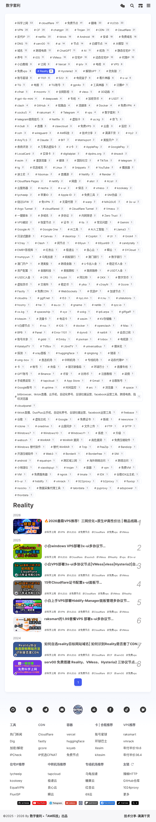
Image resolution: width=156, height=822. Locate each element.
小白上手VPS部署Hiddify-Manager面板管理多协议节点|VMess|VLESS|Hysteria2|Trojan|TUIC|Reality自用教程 (91, 601)
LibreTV (69, 346)
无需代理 (68, 201)
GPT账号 (23, 373)
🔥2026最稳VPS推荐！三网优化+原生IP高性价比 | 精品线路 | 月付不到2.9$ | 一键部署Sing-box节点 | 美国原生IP (91, 521)
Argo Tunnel (25, 208)
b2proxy (109, 481)
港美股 (45, 263)
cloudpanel (25, 405)
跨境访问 (123, 460)
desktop (71, 236)
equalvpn (46, 460)
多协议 (65, 215)
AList (110, 181)
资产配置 (23, 270)
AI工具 (75, 229)
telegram (127, 160)
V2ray (21, 243)
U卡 (71, 146)
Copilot (93, 236)
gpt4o (77, 85)
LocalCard (24, 153)
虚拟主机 (41, 419)
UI (111, 236)
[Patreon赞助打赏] (94, 710)
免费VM (126, 467)
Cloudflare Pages (29, 181)
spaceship (44, 311)
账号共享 (23, 339)
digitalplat (70, 153)
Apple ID (66, 194)
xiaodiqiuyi (47, 467)
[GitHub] (13, 710)
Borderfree (95, 453)
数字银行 (117, 257)
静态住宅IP (125, 50)
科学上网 (24, 23)
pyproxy (102, 488)
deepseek (52, 98)
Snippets (81, 167)
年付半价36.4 (132, 755)
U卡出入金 (91, 263)
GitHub (41, 105)
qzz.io (118, 305)
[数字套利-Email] (71, 804)
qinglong (92, 353)
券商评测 (23, 146)
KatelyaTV (24, 346)
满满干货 (111, 133)
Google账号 (25, 387)
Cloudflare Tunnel (83, 208)
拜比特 (84, 277)
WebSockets (70, 291)
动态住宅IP (103, 57)
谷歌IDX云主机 (126, 474)
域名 (21, 50)
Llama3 (121, 229)
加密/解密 (16, 748)
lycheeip (23, 194)
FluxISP (15, 794)
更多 (126, 794)
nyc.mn (84, 298)
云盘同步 (67, 426)
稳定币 (65, 284)
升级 (118, 433)
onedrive (43, 426)
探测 (20, 353)
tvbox (104, 339)
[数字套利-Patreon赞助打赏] (91, 804)
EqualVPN (17, 787)
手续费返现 (24, 380)
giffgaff (126, 311)
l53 (65, 298)
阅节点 (61, 243)
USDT (115, 98)
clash (21, 105)
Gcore (125, 284)
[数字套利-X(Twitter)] (134, 804)
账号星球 (23, 78)
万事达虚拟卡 (49, 146)
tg (19, 167)
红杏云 (50, 249)
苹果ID (45, 194)
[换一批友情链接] (132, 764)
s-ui (125, 78)
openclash (104, 325)
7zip (85, 446)
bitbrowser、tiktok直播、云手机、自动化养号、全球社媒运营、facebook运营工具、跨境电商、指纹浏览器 (77, 396)
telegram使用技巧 (29, 119)
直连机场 (47, 360)
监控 (124, 126)
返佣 (127, 373)
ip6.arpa (104, 311)
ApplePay (93, 146)
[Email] (62, 710)
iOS (38, 57)
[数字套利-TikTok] (123, 804)
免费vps (23, 71)
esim (21, 160)
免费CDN (43, 291)
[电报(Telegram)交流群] (46, 710)
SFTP (128, 426)
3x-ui (132, 201)
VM (20, 474)
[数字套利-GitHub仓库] (23, 804)
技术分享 (88, 133)
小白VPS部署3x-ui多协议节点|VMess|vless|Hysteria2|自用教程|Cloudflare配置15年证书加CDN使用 (91, 564)
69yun (82, 243)
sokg (83, 311)
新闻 (106, 419)
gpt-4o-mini (26, 98)
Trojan (82, 30)
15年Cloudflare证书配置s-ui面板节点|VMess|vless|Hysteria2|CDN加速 (73, 582)
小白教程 (23, 64)
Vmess (111, 208)
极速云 (70, 249)
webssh (23, 440)
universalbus (94, 346)
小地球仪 (23, 467)
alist (92, 181)
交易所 (45, 284)
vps (90, 112)
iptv (81, 64)
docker (80, 325)
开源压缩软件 (26, 453)
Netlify (86, 174)
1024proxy (131, 787)
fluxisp (131, 481)
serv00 (41, 43)
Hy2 (131, 133)
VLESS (115, 23)
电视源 (125, 339)
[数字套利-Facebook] (107, 804)
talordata (79, 488)
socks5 (22, 112)
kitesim (22, 318)
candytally (128, 243)
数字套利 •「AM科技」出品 (49, 816)
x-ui (63, 188)
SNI (117, 453)
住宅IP (79, 57)
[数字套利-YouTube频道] (39, 804)
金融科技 (46, 270)
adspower (126, 488)
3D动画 (105, 91)
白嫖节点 (98, 43)
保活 (81, 188)
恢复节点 (46, 222)
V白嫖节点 (24, 325)
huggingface (67, 353)
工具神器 (99, 85)
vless (85, 91)
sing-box (23, 360)
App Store (73, 380)
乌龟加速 (48, 257)
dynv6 (84, 332)
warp (89, 201)
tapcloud (49, 380)
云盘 (106, 126)
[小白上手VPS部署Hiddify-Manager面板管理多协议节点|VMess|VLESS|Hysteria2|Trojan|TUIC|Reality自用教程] (27, 606)
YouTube (104, 167)
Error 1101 (61, 332)
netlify (56, 181)
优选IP (94, 291)
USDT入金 (116, 270)
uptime (49, 387)
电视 (99, 64)
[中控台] (140, 6)
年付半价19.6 (132, 748)
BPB (20, 332)
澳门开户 (23, 263)
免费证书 (86, 419)
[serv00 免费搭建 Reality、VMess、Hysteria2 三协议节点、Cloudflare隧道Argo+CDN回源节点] (27, 667)
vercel (71, 734)
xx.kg (21, 311)
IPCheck (16, 755)
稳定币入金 (116, 263)
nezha (45, 188)
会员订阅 (125, 332)
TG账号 (56, 85)
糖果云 (90, 781)
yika (84, 284)
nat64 (104, 332)
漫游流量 (41, 160)
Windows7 (24, 433)
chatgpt (59, 30)
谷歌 (20, 419)
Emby (62, 339)
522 (61, 78)
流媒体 (83, 105)
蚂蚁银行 (71, 257)
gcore (42, 748)
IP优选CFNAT (47, 755)
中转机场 (70, 360)
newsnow (128, 419)
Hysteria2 (67, 71)
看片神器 (105, 78)
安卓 (106, 36)
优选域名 (38, 167)
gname (78, 305)
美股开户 (109, 140)
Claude (44, 140)
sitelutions (125, 298)
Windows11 (78, 433)
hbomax (43, 174)
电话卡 (64, 318)
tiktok (64, 36)
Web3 (50, 453)
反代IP (22, 36)
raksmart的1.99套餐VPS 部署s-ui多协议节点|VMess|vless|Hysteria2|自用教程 (77, 619)
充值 (53, 366)
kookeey (123, 188)
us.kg (96, 119)
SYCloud (130, 249)
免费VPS (86, 126)
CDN (102, 30)
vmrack (61, 481)
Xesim (99, 748)
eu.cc (57, 305)
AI (86, 50)
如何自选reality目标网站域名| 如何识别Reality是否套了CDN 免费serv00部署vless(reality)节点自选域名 (90, 644)
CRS (46, 277)
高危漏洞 (97, 440)
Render (107, 174)
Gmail (96, 380)
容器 (89, 467)
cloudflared (53, 208)
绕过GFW (24, 201)
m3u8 (21, 126)
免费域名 (127, 36)
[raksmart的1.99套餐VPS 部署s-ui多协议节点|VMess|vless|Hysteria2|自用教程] (27, 624)
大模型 (120, 43)
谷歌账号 (117, 380)
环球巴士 (99, 366)
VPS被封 (23, 222)
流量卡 (43, 318)
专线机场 (93, 360)
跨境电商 (42, 50)
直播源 (65, 174)
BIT (63, 140)
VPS (117, 64)
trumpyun (24, 257)
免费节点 (73, 23)
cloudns (23, 298)
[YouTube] (29, 710)
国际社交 (82, 160)
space (130, 387)
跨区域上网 (70, 460)
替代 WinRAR (62, 446)
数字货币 (123, 277)
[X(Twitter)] (143, 710)
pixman (83, 339)
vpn (106, 467)
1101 (44, 78)
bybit (64, 277)
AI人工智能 (97, 229)
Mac (126, 325)
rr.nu (103, 298)
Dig (12, 741)
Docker (104, 105)
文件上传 (90, 426)
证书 (66, 222)
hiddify (40, 481)
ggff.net (45, 298)
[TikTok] (127, 710)
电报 (37, 85)
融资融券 (92, 270)
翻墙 (95, 23)
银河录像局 (75, 366)
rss (45, 325)
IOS (61, 325)
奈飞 (115, 119)
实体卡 (47, 153)
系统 (101, 433)
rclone (22, 426)
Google (63, 419)
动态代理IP (117, 360)
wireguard (41, 133)
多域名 (45, 215)
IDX (102, 474)
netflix (43, 36)
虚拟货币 (23, 284)
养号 (21, 57)
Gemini (125, 222)
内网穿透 (87, 215)
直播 (40, 126)
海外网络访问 (98, 460)
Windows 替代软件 (29, 446)
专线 (73, 98)
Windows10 (51, 433)
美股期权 (69, 270)
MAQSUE (111, 201)
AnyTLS (23, 140)
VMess (58, 57)
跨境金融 (66, 263)
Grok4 (129, 236)
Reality (44, 71)
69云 (88, 794)
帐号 (35, 366)
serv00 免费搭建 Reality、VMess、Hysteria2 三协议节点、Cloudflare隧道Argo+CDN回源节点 (91, 662)
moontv (42, 91)
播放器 (126, 167)
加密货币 (94, 98)
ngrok (64, 474)
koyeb (71, 748)
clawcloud (62, 126)
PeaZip (104, 446)
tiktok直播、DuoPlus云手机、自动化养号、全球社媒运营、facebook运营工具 (65, 412)
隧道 (113, 353)
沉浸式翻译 (24, 236)
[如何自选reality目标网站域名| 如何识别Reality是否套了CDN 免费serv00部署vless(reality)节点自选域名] (27, 649)
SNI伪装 (113, 194)
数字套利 (110, 112)
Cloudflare (125, 30)
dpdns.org (95, 153)
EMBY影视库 (26, 249)
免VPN (46, 201)
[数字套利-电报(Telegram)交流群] (56, 804)
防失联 (113, 71)
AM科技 (65, 133)
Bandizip (126, 446)
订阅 (43, 64)
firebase (129, 412)
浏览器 (110, 387)
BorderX (71, 453)
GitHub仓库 (131, 781)
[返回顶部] (78, 709)
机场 (103, 50)
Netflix (56, 119)
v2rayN (104, 284)
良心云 (91, 249)
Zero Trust (111, 215)
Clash (41, 243)
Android (85, 36)
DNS (21, 43)
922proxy (85, 481)
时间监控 (71, 387)
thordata (23, 495)
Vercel (63, 64)
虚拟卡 (77, 119)
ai (60, 43)
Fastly (21, 291)
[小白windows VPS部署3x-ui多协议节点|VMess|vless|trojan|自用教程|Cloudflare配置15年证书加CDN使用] (27, 551)
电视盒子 (82, 78)
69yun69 (104, 243)
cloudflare (49, 23)
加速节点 (115, 291)
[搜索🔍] (132, 5)
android (22, 460)
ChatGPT (66, 50)
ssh (20, 133)
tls (83, 222)
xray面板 (41, 353)
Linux (59, 167)
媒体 (62, 160)
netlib (98, 305)
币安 (66, 373)
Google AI (24, 229)
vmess (100, 188)
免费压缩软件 (123, 440)
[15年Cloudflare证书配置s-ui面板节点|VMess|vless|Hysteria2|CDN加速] (27, 588)
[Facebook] (110, 710)
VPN (21, 30)
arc (91, 387)
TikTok (104, 160)
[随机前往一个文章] (122, 5)
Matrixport (85, 140)
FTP (110, 426)
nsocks (22, 488)
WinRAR (46, 440)
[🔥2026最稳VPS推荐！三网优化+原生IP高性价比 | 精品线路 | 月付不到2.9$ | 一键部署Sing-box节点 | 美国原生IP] (27, 526)
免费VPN (126, 105)
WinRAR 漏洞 (71, 440)
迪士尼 (22, 174)
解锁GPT (91, 71)
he (40, 305)
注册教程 (107, 373)
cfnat (21, 91)
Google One (50, 229)
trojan (70, 467)
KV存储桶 (106, 318)
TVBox (47, 346)
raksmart (45, 112)
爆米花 (119, 346)
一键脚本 (23, 215)
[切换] (148, 6)
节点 (77, 43)
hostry (22, 305)
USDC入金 (24, 277)
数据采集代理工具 (50, 488)
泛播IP (121, 85)
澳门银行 (94, 257)
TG (20, 85)
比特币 (85, 373)
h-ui (20, 481)
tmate (84, 474)
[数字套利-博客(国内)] (81, 804)
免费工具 (90, 194)
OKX (103, 277)
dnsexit (119, 153)
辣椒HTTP (130, 774)
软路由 (63, 105)
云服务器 (23, 188)
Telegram (70, 112)
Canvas (48, 236)
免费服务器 (41, 474)
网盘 (74, 181)
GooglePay (118, 146)
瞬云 (110, 249)
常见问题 (102, 222)
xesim (84, 318)
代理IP (126, 57)
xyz (65, 311)
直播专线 (123, 366)
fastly (42, 741)
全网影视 (64, 91)
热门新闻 (16, 734)
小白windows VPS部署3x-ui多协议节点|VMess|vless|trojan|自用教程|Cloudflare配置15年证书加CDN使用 (92, 546)
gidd (44, 339)
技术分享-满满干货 (137, 815)
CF (39, 30)
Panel (39, 332)
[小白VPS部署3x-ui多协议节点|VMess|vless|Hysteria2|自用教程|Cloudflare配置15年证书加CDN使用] (27, 569)
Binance (46, 373)
